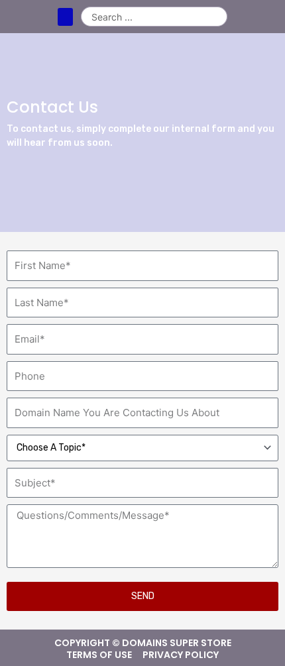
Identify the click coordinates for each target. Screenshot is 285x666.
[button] (65, 17)
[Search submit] (217, 17)
